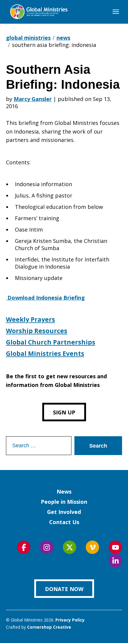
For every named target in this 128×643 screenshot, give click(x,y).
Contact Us (64, 522)
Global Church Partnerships (50, 342)
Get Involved (64, 511)
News (64, 491)
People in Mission (64, 501)
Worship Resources (36, 331)
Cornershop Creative (49, 627)
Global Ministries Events (45, 353)
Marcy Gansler (33, 98)
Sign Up (64, 412)
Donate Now (64, 589)
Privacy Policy (70, 620)
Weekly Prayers (30, 319)
